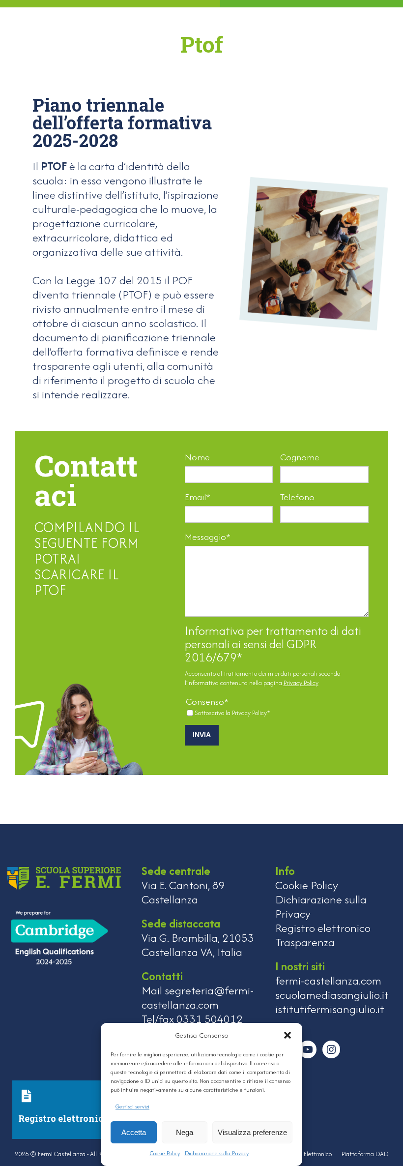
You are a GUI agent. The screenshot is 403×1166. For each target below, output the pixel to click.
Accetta (133, 1132)
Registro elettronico (323, 928)
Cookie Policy (165, 1153)
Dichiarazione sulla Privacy (217, 1153)
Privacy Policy (301, 683)
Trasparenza (305, 942)
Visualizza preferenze (252, 1132)
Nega (184, 1132)
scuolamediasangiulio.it (332, 995)
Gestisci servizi (132, 1106)
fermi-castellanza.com (328, 980)
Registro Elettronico (306, 1154)
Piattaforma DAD (365, 1154)
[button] (287, 1035)
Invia (202, 735)
